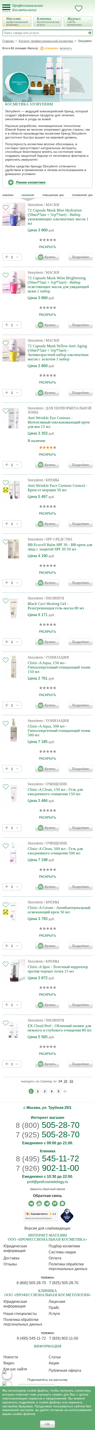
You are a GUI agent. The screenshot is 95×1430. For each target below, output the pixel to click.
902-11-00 (47, 1168)
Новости (10, 1357)
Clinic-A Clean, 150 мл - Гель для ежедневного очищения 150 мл (55, 791)
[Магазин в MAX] (7, 1386)
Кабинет (69, 8)
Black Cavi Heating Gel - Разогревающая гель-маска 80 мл (56, 605)
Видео (8, 1363)
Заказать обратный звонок (47, 1189)
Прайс (54, 1308)
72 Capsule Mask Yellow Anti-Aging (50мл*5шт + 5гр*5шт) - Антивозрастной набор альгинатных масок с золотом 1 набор (58, 352)
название (27, 195)
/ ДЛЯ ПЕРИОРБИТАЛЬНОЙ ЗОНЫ (60, 410)
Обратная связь (47, 1196)
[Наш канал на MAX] (62, 1203)
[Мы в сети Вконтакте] (31, 1203)
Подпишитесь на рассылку (47, 1379)
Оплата (55, 1258)
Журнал (74, 21)
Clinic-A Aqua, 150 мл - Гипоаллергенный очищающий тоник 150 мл (59, 667)
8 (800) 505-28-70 (31, 1283)
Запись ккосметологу (60, 8)
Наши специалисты (20, 1314)
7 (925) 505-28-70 (63, 1283)
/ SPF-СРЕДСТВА (58, 539)
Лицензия (57, 1302)
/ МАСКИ (51, 205)
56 (71, 1081)
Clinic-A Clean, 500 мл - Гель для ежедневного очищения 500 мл (55, 851)
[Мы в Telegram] (47, 1203)
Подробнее (80, 257)
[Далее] (65, 1091)
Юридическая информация (15, 1248)
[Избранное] (78, 9)
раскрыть (47, 247)
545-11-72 (47, 1158)
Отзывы (10, 1264)
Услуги (54, 1314)
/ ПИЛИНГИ (54, 598)
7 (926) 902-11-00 (63, 1338)
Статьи (55, 1357)
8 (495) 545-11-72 (31, 1338)
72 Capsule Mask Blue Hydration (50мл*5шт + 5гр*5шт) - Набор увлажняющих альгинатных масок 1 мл (58, 217)
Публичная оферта (65, 1370)
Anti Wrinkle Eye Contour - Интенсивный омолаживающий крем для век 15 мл (59, 422)
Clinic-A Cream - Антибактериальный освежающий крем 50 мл (59, 909)
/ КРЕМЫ (51, 480)
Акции (54, 1363)
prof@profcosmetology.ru (47, 1182)
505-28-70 (48, 1125)
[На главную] (30, 10)
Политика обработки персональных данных (68, 1266)
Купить (50, 257)
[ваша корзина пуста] (88, 8)
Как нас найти (15, 1369)
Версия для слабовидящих (47, 1228)
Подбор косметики (64, 1246)
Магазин (17, 21)
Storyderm (35, 205)
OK (47, 1424)
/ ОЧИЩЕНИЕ (55, 784)
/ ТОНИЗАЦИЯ (56, 657)
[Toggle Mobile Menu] (6, 8)
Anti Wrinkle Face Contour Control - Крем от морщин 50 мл (57, 487)
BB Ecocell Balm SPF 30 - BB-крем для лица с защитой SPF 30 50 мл (60, 547)
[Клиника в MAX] (7, 1374)
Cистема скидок (62, 1252)
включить (66, 48)
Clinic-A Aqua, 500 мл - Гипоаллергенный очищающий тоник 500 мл (59, 730)
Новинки (7, 195)
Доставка (11, 1258)
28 (65, 1081)
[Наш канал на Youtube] (39, 1203)
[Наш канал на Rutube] (55, 1203)
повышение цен (53, 195)
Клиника (48, 21)
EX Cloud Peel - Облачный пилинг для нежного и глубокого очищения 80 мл (59, 1028)
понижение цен (82, 195)
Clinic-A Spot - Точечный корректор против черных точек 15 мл (58, 969)
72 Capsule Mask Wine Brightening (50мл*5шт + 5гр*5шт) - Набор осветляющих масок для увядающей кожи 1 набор (58, 284)
